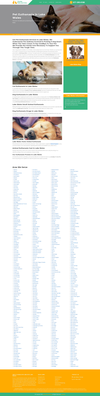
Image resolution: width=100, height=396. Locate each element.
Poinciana (54, 337)
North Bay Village (55, 225)
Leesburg (35, 333)
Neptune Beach (55, 213)
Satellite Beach (74, 194)
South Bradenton (74, 210)
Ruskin (72, 173)
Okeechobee (54, 254)
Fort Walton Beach (37, 173)
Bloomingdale (17, 215)
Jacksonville (35, 265)
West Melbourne (74, 322)
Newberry (54, 220)
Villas (72, 309)
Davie (15, 301)
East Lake (16, 325)
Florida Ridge (16, 356)
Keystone (35, 288)
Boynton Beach (17, 221)
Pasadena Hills (55, 311)
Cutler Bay (16, 291)
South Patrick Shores (75, 218)
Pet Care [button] (45, 2)
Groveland (35, 208)
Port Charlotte (55, 342)
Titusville (72, 283)
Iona (34, 260)
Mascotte (35, 364)
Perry (53, 320)
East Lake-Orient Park (18, 327)
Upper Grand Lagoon (75, 296)
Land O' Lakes (36, 319)
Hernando (35, 223)
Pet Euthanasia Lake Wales (26, 34)
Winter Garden (74, 353)
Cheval (15, 249)
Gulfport (34, 213)
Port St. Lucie (54, 348)
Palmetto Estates (55, 303)
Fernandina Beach (17, 348)
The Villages (73, 278)
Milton (53, 194)
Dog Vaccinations (41, 382)
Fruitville (34, 181)
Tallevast (72, 259)
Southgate (73, 225)
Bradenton (16, 223)
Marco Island (35, 359)
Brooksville (16, 231)
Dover (15, 322)
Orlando (53, 267)
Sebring (72, 197)
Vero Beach (73, 303)
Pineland (53, 329)
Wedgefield (73, 312)
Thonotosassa (74, 280)
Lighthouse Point (36, 340)
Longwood (35, 346)
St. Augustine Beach (75, 233)
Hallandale (35, 216)
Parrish (53, 309)
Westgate (73, 338)
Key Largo (35, 285)
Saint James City (74, 176)
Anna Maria (16, 174)
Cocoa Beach (16, 264)
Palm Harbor (54, 291)
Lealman (34, 330)
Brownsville (16, 233)
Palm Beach (54, 285)
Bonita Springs (17, 220)
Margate (34, 361)
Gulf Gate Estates (36, 212)
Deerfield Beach (17, 307)
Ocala (53, 246)
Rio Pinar (53, 359)
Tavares (72, 267)
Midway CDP (54, 192)
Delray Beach (16, 312)
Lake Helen (35, 298)
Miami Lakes (54, 182)
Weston (72, 340)
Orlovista (53, 268)
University (73, 291)
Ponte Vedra (54, 340)
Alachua (15, 169)
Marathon (35, 358)
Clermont (16, 259)
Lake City (35, 296)
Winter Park (73, 356)
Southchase (73, 221)
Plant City (54, 333)
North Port (54, 234)
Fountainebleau (36, 174)
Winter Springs (74, 358)
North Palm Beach (55, 233)
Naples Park (54, 208)
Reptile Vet (57, 379)
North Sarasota (55, 236)
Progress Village (55, 351)
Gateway (34, 186)
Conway (15, 270)
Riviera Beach (54, 364)
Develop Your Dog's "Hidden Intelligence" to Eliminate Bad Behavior (75, 41)
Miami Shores (55, 184)
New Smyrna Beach (56, 218)
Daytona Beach (17, 303)
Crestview (16, 283)
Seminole (73, 200)
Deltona (15, 314)
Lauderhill (35, 327)
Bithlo (15, 213)
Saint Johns (73, 177)
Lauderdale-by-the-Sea (38, 325)
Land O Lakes (35, 317)
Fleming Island (17, 353)
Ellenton (15, 335)
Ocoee (53, 249)
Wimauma (73, 351)
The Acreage (73, 273)
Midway (53, 190)
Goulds (34, 202)
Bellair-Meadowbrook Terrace (20, 203)
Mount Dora (54, 202)
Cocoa (15, 262)
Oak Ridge (54, 241)
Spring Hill (73, 228)
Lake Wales (18, 34)
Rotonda (72, 169)
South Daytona (74, 212)
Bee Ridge (16, 202)
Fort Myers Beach (17, 364)
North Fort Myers (55, 226)
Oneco (53, 259)
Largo (34, 322)
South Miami (73, 215)
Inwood (34, 259)
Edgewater (16, 330)
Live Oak (34, 342)
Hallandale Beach (36, 218)
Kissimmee (35, 290)
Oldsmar (53, 255)
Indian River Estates (37, 251)
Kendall (34, 280)
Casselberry (16, 246)
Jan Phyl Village (36, 268)
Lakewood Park (36, 316)
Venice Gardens (74, 301)
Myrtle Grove (54, 203)
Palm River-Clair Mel (56, 293)
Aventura (16, 186)
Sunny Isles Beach (74, 247)
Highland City (35, 229)
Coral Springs (17, 275)
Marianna (35, 363)
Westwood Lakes (74, 343)
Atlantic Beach (17, 182)
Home (40, 2)
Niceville (53, 221)
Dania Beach (16, 299)
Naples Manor (55, 207)
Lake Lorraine (36, 299)
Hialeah (34, 225)
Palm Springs (54, 294)
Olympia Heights (55, 257)
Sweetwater (73, 254)
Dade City (16, 296)
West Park (73, 327)
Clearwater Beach (17, 257)
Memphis (54, 174)
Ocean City (54, 247)
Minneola (54, 197)
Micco (53, 187)
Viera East (73, 306)
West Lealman (74, 319)
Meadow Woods (55, 169)
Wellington (73, 316)
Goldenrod (35, 199)
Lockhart (34, 343)
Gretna (34, 207)
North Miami (54, 229)
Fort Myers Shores (18, 366)
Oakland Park (54, 242)
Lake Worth (35, 307)
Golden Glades (36, 197)
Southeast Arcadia (74, 223)
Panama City (54, 304)
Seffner (72, 199)
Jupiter (34, 273)
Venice (72, 299)
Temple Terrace (74, 268)
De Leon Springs (17, 304)
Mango (34, 356)
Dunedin (15, 324)
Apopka (15, 177)
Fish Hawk (16, 351)
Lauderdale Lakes (36, 324)
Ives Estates (35, 264)
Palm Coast (54, 290)
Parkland (53, 307)
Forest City (16, 358)
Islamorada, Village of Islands (39, 262)
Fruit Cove (35, 177)
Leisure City (35, 337)
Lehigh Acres (35, 335)
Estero (15, 340)
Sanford (72, 187)
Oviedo (53, 275)
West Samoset (74, 332)
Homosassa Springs (37, 241)
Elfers (15, 333)
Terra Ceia (73, 272)
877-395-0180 (79, 2)
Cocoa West (16, 265)
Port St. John (54, 346)
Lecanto (34, 332)
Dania (15, 298)
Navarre (53, 212)
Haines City (35, 215)
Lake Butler (35, 294)
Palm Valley (54, 298)
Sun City (72, 244)
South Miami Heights (75, 216)
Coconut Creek (17, 267)
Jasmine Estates (36, 270)
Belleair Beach (17, 208)
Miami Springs (55, 186)
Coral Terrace (17, 277)
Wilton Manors (74, 350)
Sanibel (72, 189)
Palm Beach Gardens (56, 286)
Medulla (53, 171)
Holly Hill (34, 234)
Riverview (54, 363)
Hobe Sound (35, 231)
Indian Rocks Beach (37, 252)
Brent (15, 228)
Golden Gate (35, 195)
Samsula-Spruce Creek (75, 182)
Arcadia (15, 179)
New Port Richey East (56, 216)
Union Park (73, 290)
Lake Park (35, 304)
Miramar (53, 199)
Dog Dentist (40, 381)
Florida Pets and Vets (47, 394)
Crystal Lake (16, 288)
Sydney (72, 255)
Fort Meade (16, 361)
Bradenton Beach (17, 225)
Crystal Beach (17, 286)
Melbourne (54, 173)
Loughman (35, 348)
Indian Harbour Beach (37, 249)
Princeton (54, 350)
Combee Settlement (18, 268)
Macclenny (35, 353)
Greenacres (35, 205)
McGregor (35, 366)
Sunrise (72, 249)
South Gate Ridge (74, 213)
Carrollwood (16, 242)
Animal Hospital (41, 379)
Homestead (35, 239)
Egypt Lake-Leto (17, 332)
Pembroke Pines (55, 317)
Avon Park (16, 187)
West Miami (73, 324)
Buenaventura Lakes (18, 234)
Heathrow (35, 221)
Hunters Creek (36, 246)
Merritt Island (55, 176)
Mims (53, 195)
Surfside (72, 252)
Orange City (54, 264)
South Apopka (74, 208)
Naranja (53, 210)
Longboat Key (36, 345)
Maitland (34, 355)
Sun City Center (74, 246)
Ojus (53, 252)
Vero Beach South (74, 304)
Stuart (72, 241)
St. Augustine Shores (75, 234)
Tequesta (73, 270)
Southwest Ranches (75, 226)
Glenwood (35, 194)
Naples (53, 205)
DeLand (15, 311)
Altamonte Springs (18, 173)
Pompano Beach (55, 338)
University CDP (74, 293)
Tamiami (72, 262)
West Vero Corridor (75, 333)
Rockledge (54, 366)
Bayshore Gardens (18, 199)
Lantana (34, 320)
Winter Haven (74, 355)
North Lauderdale (55, 228)
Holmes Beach (36, 238)
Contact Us (51, 2)
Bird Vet (56, 381)
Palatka (53, 281)
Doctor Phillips (17, 317)
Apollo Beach (16, 176)
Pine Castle (54, 322)
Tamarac (72, 260)
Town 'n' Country (74, 285)
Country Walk (17, 281)
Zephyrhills (73, 364)
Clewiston (16, 260)
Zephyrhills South (74, 366)
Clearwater (16, 255)
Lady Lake (35, 291)
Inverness (35, 255)
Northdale (54, 239)
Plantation (54, 335)
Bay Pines (16, 195)
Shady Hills (73, 202)
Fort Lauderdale (17, 359)
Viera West (73, 307)
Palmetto (53, 299)
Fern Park (16, 346)
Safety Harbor (74, 174)
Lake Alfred (35, 293)
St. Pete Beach (74, 238)
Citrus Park (16, 252)
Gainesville (35, 184)
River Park (54, 361)
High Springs (35, 228)
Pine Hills (54, 324)
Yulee (72, 363)
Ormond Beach (55, 270)
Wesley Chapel (74, 317)
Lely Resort (35, 338)
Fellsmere (16, 345)
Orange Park (54, 265)
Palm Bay (54, 283)
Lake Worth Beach (37, 309)
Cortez (15, 278)
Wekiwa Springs (74, 314)
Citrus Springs (17, 254)
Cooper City (16, 272)
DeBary (15, 306)
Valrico (72, 298)
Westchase (73, 335)
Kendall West (35, 281)
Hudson (34, 244)
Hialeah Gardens (36, 226)
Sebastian (73, 195)
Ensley (15, 338)
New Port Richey (55, 215)
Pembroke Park (55, 316)
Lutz (33, 350)
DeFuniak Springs (17, 309)
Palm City (54, 288)
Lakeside (34, 314)
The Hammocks (74, 277)
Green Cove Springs (37, 203)
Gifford (34, 189)
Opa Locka (54, 260)
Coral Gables (16, 273)
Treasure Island (74, 286)
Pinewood (54, 332)
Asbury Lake (16, 181)
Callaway (15, 236)
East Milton (16, 329)
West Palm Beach (74, 325)
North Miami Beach (56, 231)
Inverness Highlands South (38, 257)
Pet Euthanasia (58, 377)
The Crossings (74, 275)
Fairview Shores (17, 343)
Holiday (34, 233)
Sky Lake (72, 207)
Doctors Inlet (16, 319)
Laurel (34, 329)
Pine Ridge (54, 325)
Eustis (15, 342)
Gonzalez (35, 200)
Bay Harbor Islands (18, 194)
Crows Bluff (16, 285)
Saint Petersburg (74, 181)
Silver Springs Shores (75, 205)
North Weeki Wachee (56, 238)
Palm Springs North (56, 296)
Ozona (53, 277)
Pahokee (53, 280)
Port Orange (54, 343)
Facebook (63, 394)
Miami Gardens (55, 181)
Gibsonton (35, 187)
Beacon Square (17, 200)
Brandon (15, 226)
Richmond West (55, 358)
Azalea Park (16, 189)
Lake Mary (35, 303)
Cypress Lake (16, 294)
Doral (15, 320)
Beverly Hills (16, 212)
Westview (73, 342)
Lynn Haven (35, 351)
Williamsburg (73, 346)
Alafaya (15, 171)
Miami (53, 177)
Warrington (73, 311)
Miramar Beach (55, 200)
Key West (35, 286)
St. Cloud (72, 236)
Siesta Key (73, 203)
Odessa (53, 251)
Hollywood (35, 236)
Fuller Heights (36, 182)
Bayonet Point (17, 197)
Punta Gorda (54, 353)
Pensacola (54, 319)
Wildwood (73, 345)
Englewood (16, 337)
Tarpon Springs (74, 265)
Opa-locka (54, 262)
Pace (53, 278)
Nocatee (53, 223)
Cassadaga (16, 244)
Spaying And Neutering (60, 382)
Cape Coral (16, 239)
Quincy (53, 355)
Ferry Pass (16, 350)
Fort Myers (16, 363)
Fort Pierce (35, 169)
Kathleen (34, 277)
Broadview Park (17, 229)
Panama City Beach (56, 306)
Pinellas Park (54, 330)
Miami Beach (54, 179)
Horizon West (36, 242)
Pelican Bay (54, 314)
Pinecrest (54, 327)
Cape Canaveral (17, 238)
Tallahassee (73, 257)
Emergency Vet (41, 377)
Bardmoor (16, 190)
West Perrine (73, 330)
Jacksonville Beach (37, 267)
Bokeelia (15, 218)
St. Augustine (73, 231)
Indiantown (35, 254)
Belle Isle (15, 207)
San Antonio (73, 184)
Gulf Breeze (35, 210)
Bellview (15, 210)
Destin (15, 316)
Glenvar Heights (36, 192)
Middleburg (54, 189)
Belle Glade (16, 205)
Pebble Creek (54, 312)
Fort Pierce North (36, 171)
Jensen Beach (35, 272)
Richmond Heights (55, 356)
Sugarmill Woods (74, 242)
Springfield (73, 229)
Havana (34, 220)
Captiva (15, 241)
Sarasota (72, 190)
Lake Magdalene (36, 301)
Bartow (15, 192)
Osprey (53, 273)
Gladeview (35, 190)
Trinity (72, 288)
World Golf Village (74, 359)
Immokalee (35, 247)
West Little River (74, 320)
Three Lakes (73, 281)
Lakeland (35, 311)
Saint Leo (73, 179)
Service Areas (58, 2)
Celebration (16, 247)
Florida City (16, 355)
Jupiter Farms (35, 275)
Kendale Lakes (36, 278)
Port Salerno (54, 345)
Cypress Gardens (17, 293)
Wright (72, 361)
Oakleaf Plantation (56, 244)
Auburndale (16, 184)
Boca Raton (16, 216)
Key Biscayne (35, 283)
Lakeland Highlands (37, 312)
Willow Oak (73, 348)
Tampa (72, 264)
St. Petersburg (74, 239)
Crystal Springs (17, 290)
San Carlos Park (74, 186)
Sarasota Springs (74, 192)
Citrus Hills (16, 251)
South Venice (73, 220)
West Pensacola (74, 329)
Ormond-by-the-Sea (56, 272)
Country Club (16, 280)
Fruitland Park (36, 179)
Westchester (73, 337)
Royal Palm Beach (74, 171)
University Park (74, 294)
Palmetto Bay (54, 301)
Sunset (72, 251)
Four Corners (35, 176)
